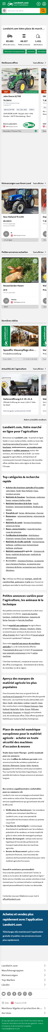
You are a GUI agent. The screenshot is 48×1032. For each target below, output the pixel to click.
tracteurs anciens (13, 493)
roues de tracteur (34, 528)
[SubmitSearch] (43, 10)
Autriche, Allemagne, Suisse (14, 765)
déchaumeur (30, 513)
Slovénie (6, 768)
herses (21, 513)
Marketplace (42, 51)
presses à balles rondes (21, 500)
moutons (31, 628)
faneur (8, 500)
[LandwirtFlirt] (30, 994)
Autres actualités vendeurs (35, 419)
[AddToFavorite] (35, 71)
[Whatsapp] (25, 993)
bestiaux (15, 628)
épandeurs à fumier (35, 538)
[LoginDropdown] (44, 4)
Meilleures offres (10, 62)
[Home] (18, 4)
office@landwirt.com (11, 899)
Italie (28, 765)
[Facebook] (14, 994)
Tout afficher (38, 62)
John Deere (10, 490)
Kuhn (22, 709)
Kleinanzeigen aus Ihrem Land (16, 183)
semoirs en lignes (13, 525)
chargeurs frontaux (25, 560)
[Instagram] (9, 994)
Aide (7, 1002)
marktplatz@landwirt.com (11, 1028)
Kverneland (7, 712)
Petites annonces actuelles (15, 252)
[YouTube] (4, 994)
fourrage (11, 620)
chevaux (22, 628)
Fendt (18, 490)
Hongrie (35, 765)
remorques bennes (25, 516)
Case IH (34, 702)
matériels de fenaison (20, 617)
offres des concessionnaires (14, 51)
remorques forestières (23, 506)
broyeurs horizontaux (32, 522)
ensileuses (18, 548)
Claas (35, 490)
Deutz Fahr (14, 709)
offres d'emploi (9, 635)
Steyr (5, 702)
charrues (39, 513)
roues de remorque (13, 532)
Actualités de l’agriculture (14, 368)
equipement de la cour (13, 649)
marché (6, 456)
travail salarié (38, 635)
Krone (27, 709)
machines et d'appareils (12, 696)
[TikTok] (20, 994)
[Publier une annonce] (38, 4)
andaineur (40, 497)
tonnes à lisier (20, 538)
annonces (31, 51)
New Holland (27, 490)
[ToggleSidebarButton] (4, 4)
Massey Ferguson (31, 706)
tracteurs (6, 617)
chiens (38, 628)
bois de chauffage (25, 620)
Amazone (17, 712)
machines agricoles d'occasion (15, 444)
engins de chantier (29, 613)
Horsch (27, 712)
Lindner (26, 702)
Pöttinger (35, 709)
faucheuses (30, 497)
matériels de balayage (20, 554)
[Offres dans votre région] (4, 10)
